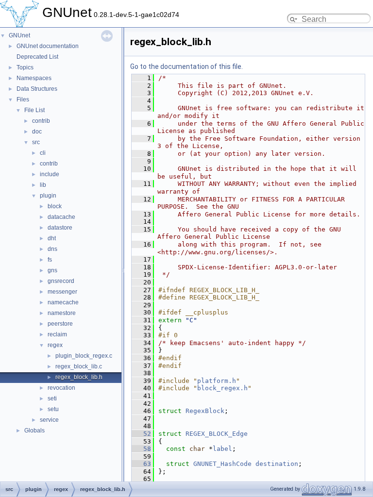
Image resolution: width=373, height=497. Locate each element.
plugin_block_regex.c (83, 355)
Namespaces (34, 78)
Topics (25, 67)
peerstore (60, 323)
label (222, 448)
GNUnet (19, 35)
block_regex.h (222, 388)
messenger (62, 291)
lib (43, 185)
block (55, 206)
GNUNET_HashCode (222, 463)
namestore (62, 313)
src (36, 142)
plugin (48, 195)
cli (43, 152)
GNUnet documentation (48, 46)
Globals (34, 430)
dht (52, 238)
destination (276, 463)
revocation (61, 387)
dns (52, 249)
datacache (61, 217)
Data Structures (37, 88)
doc (37, 131)
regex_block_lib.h (78, 377)
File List (34, 110)
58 (141, 448)
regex (55, 345)
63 (141, 463)
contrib (41, 120)
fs (50, 259)
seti (52, 398)
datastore (60, 227)
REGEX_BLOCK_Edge (217, 433)
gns (52, 270)
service (49, 419)
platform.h (216, 380)
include (49, 174)
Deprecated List (37, 56)
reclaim (57, 334)
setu (53, 409)
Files (23, 99)
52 (141, 433)
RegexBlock (205, 410)
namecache (63, 302)
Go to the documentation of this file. (186, 66)
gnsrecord (61, 281)
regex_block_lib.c (78, 366)
